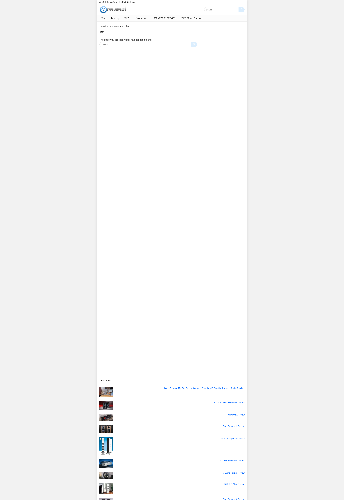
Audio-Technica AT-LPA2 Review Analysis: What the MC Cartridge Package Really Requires (204, 388)
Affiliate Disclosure (128, 2)
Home (104, 18)
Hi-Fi (126, 18)
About (101, 2)
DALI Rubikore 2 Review (234, 426)
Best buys (115, 18)
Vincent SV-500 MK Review (232, 460)
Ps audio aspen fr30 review (233, 438)
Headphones (141, 18)
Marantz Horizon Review (234, 473)
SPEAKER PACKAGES (164, 18)
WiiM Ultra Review (236, 415)
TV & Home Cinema (191, 18)
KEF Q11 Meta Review (234, 484)
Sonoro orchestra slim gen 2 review (229, 402)
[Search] (242, 9)
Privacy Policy (112, 2)
